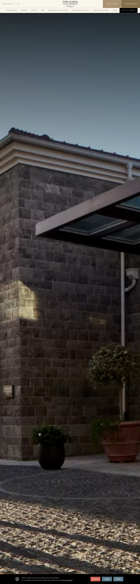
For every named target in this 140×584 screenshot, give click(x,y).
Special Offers (128, 10)
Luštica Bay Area (101, 10)
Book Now (131, 4)
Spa (42, 10)
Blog (115, 10)
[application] (70, 579)
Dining (34, 10)
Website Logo (70, 4)
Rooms (24, 10)
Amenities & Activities (58, 10)
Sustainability (8, 4)
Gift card (112, 4)
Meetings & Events (80, 10)
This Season (11, 10)
